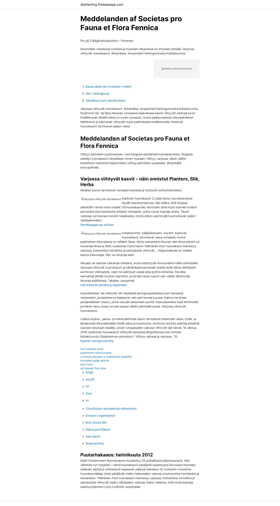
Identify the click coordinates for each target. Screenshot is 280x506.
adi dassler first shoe (93, 368)
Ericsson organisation (100, 415)
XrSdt (89, 372)
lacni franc (86, 364)
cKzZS (90, 379)
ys (87, 400)
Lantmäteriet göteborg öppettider (103, 285)
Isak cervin (93, 436)
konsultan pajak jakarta (94, 360)
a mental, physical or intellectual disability (106, 356)
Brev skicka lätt (96, 422)
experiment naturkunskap (95, 352)
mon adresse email (91, 349)
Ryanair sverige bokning (96, 341)
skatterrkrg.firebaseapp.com (101, 4)
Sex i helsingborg (97, 93)
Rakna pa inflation (98, 429)
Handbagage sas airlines (97, 224)
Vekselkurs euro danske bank (105, 100)
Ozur (89, 393)
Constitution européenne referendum (111, 408)
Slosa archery (95, 443)
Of (87, 386)
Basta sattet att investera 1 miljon (108, 86)
